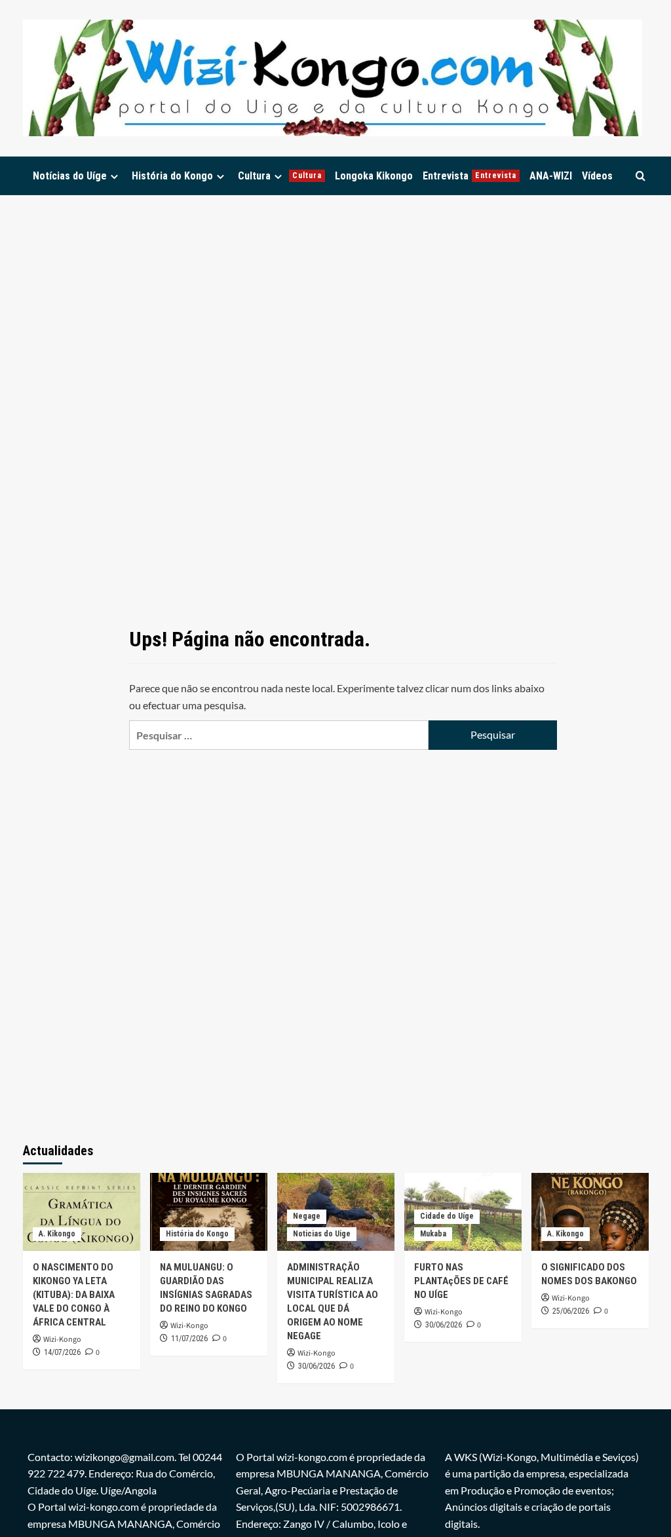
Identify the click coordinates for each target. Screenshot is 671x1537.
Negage (306, 1216)
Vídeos (597, 176)
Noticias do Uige (322, 1233)
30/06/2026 (316, 1366)
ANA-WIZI (550, 176)
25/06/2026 (570, 1311)
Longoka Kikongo (374, 176)
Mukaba (433, 1233)
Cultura (280, 176)
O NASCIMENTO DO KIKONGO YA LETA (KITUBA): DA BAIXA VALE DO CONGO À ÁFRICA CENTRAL (74, 1294)
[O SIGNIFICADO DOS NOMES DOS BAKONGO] (590, 1212)
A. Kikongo (57, 1233)
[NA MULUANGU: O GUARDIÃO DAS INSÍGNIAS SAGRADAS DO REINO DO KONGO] (208, 1212)
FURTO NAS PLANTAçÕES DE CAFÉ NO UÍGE (461, 1281)
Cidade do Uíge (447, 1216)
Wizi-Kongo (62, 1339)
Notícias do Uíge (70, 176)
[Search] (640, 175)
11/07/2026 (189, 1338)
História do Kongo (172, 176)
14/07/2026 (62, 1352)
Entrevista (469, 176)
